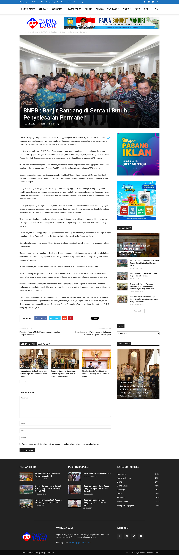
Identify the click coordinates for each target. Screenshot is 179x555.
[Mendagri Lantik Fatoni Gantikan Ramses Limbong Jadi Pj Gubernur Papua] (96, 359)
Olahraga (112, 9)
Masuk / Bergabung (48, 2)
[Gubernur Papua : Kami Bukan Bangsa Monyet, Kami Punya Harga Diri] (74, 489)
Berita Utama (28, 9)
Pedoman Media (153, 553)
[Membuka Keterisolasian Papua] (74, 476)
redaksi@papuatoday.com (80, 542)
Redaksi (32, 124)
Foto (137, 9)
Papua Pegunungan (126, 252)
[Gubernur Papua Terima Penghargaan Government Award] (74, 503)
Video (126, 9)
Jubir (145, 9)
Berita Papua (61, 2)
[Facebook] (145, 1)
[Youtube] (157, 1)
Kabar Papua (74, 9)
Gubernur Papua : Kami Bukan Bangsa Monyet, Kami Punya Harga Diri (96, 488)
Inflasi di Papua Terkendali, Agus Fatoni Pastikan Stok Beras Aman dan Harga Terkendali (144, 299)
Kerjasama (56, 9)
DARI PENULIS (44, 344)
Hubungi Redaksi (138, 553)
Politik (88, 9)
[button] (156, 9)
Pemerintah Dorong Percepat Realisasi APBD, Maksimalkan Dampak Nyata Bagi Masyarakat (142, 286)
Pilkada (100, 9)
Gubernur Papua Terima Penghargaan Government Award (94, 502)
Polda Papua (122, 501)
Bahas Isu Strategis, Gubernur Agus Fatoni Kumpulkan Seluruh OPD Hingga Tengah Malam (64, 373)
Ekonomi (120, 497)
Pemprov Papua (124, 478)
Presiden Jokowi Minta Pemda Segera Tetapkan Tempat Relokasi (40, 333)
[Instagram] (149, 1)
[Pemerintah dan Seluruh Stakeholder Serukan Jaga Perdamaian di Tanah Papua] (34, 359)
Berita (42, 9)
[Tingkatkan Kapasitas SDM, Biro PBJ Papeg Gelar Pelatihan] (122, 276)
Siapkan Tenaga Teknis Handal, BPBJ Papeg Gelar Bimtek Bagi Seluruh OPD (144, 263)
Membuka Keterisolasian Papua (97, 473)
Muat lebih (137, 311)
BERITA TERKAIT (28, 344)
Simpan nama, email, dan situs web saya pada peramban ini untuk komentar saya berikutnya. (60, 444)
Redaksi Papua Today (75, 2)
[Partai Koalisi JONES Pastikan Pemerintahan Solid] (26, 476)
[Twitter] (153, 1)
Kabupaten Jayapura (125, 505)
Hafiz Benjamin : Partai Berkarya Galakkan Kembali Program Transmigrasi (93, 333)
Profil (128, 553)
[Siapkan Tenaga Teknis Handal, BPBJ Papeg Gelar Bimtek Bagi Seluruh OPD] (122, 263)
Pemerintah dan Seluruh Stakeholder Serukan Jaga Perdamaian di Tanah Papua (34, 373)
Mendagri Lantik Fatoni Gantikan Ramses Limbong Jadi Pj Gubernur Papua (95, 373)
